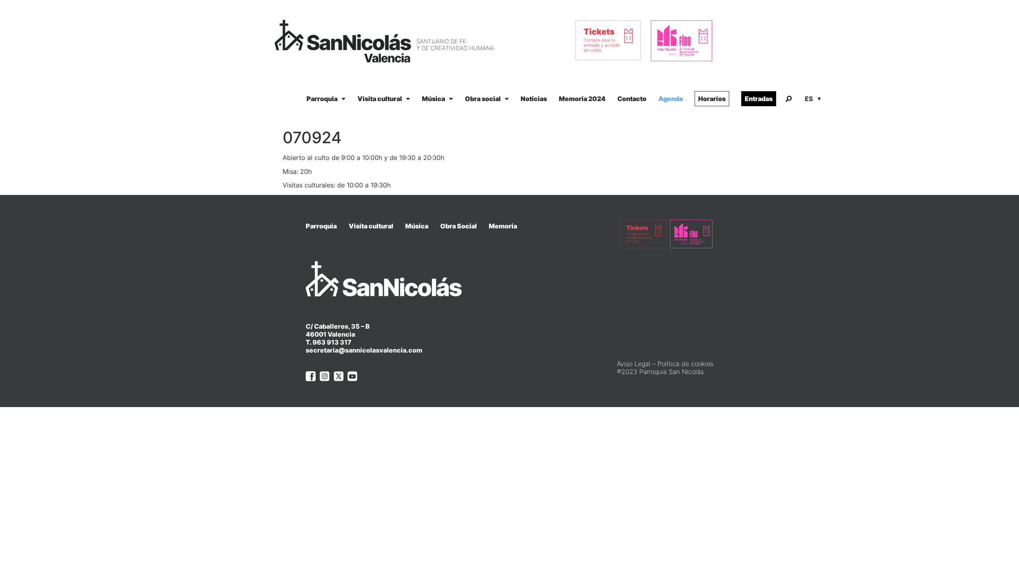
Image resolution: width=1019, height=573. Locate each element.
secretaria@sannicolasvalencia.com (364, 350)
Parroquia (322, 99)
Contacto (631, 99)
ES (809, 99)
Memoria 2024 (582, 99)
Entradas (759, 99)
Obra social (483, 99)
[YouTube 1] (352, 376)
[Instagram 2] (325, 376)
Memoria (503, 226)
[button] (788, 99)
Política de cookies (685, 364)
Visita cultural (379, 99)
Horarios (712, 99)
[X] (339, 376)
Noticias (534, 99)
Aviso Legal (633, 364)
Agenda (670, 99)
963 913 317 (331, 342)
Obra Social (458, 226)
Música (433, 99)
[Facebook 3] (311, 376)
